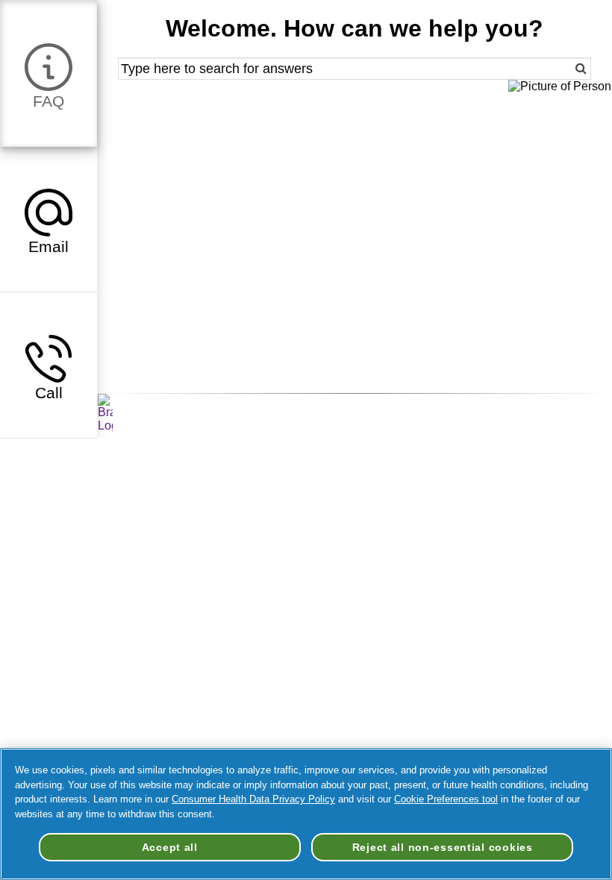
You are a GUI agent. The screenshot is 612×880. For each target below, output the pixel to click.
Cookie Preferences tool (446, 799)
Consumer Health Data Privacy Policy (253, 799)
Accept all (170, 847)
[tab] (48, 73)
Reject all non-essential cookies (442, 847)
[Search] (567, 68)
